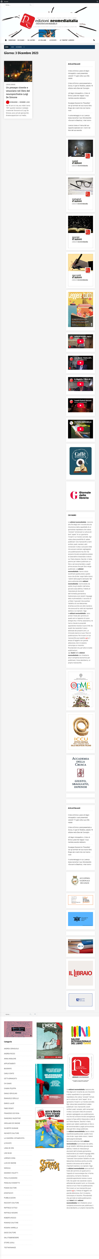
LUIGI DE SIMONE (10, 84)
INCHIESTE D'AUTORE (11, 1133)
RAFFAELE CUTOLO (10, 1208)
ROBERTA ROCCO (10, 1218)
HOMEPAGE (12, 40)
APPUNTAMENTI (10, 1064)
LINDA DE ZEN (9, 1148)
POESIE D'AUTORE (10, 1188)
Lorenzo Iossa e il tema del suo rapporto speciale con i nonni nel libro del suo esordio (79, 128)
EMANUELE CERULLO (11, 1098)
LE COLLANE (42, 40)
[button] (94, 40)
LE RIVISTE (53, 40)
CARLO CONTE (9, 1073)
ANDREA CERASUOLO (11, 1049)
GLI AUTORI (31, 40)
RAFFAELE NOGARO (11, 1213)
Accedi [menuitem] (6, 1)
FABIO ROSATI (9, 1108)
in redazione (13, 102)
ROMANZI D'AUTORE (11, 1223)
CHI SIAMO (20, 40)
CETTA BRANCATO (10, 1078)
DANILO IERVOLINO (10, 1093)
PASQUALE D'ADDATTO (12, 1183)
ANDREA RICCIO (9, 1054)
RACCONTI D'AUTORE (11, 1203)
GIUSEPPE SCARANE (11, 1128)
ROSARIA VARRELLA (11, 1228)
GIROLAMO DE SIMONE (12, 1123)
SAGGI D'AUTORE (10, 1233)
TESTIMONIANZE (10, 1247)
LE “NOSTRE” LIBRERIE (67, 40)
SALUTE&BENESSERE (11, 1238)
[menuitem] (1, 1)
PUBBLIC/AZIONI (10, 1198)
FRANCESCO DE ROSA (11, 1113)
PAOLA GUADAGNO (10, 1178)
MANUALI (7, 1168)
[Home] (6, 40)
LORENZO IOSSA (9, 1158)
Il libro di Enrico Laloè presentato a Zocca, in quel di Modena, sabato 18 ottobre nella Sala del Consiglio (80, 85)
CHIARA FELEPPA (10, 1088)
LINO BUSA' (8, 1153)
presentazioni (8, 1193)
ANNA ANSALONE (10, 1059)
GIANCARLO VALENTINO (12, 1118)
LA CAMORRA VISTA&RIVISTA (14, 1138)
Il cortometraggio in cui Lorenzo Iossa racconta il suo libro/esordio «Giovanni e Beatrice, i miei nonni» (80, 118)
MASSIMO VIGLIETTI (11, 1173)
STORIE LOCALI (9, 1243)
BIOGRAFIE (8, 1069)
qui (86, 638)
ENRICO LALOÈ (9, 1103)
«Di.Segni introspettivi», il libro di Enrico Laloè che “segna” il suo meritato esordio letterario (79, 95)
